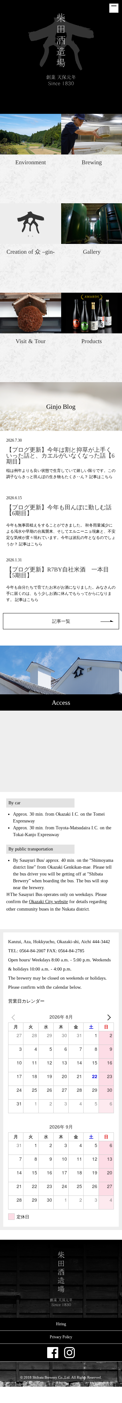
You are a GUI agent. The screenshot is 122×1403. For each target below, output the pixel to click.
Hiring (61, 1324)
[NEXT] (108, 1016)
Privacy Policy (61, 1337)
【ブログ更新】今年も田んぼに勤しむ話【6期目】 (59, 510)
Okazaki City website (48, 901)
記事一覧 (61, 621)
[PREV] (14, 1016)
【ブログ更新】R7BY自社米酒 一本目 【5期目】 (60, 572)
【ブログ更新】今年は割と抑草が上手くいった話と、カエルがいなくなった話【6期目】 (60, 456)
